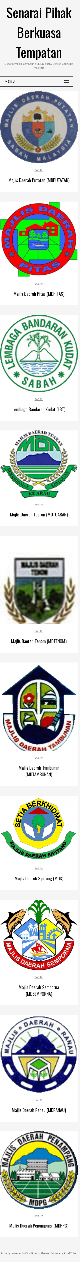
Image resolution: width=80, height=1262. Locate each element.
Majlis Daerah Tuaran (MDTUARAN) (39, 514)
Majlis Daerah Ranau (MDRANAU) (39, 1110)
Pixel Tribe (70, 1253)
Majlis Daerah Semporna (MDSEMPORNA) (39, 990)
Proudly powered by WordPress (20, 1253)
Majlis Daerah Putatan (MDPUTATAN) (39, 180)
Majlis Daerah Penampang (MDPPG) (38, 1225)
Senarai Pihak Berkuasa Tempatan (38, 32)
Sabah (39, 170)
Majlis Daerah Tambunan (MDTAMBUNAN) (39, 771)
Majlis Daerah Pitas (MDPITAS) (39, 293)
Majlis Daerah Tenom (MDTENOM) (39, 641)
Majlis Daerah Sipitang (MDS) (39, 878)
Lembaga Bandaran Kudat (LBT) (38, 409)
